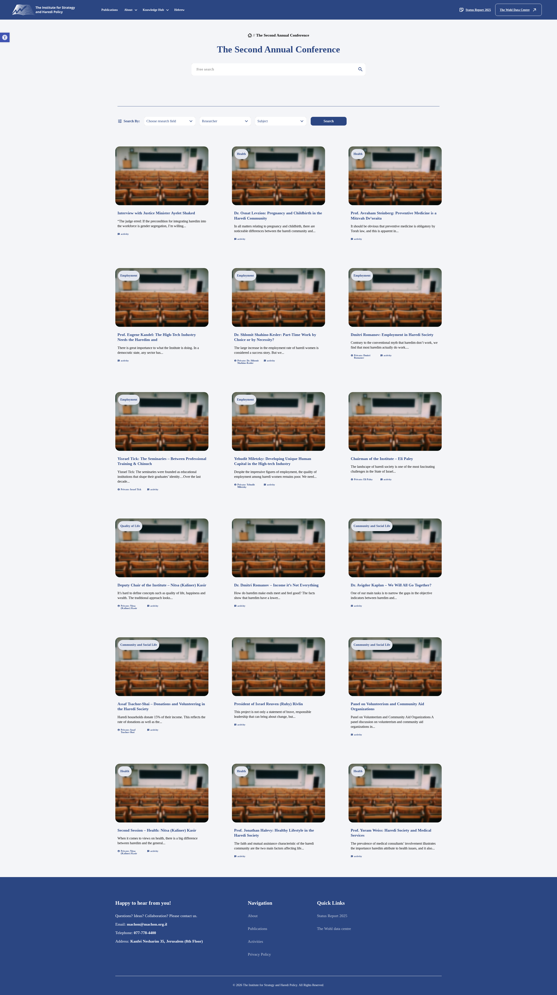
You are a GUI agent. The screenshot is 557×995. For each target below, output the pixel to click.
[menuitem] (109, 9)
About (128, 10)
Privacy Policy (259, 954)
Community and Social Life (372, 526)
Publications (109, 10)
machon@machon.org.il (147, 924)
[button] (5, 37)
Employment (128, 275)
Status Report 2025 (478, 10)
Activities (255, 941)
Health (241, 154)
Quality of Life (130, 526)
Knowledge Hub (153, 10)
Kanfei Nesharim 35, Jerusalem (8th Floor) (166, 941)
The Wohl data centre (334, 928)
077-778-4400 (145, 933)
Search (329, 121)
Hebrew (179, 10)
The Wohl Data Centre (515, 10)
